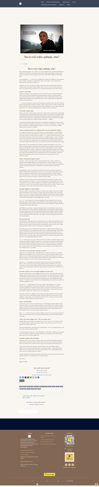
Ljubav (53, 386)
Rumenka (21, 388)
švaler (45, 135)
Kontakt (68, 4)
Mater (61, 386)
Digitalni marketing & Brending (27, 452)
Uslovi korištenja (53, 481)
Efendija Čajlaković (43, 386)
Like (22, 380)
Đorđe (39, 388)
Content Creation (24, 454)
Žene (36, 388)
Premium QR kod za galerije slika (48, 444)
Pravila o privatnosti (40, 481)
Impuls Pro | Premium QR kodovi (53, 2)
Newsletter (63, 481)
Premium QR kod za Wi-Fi (46, 442)
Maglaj (57, 386)
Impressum (29, 481)
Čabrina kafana (30, 386)
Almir (25, 386)
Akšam (21, 386)
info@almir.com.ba (28, 461)
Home (42, 2)
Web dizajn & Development (26, 450)
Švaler (28, 388)
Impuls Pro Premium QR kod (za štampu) (47, 436)
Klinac (50, 386)
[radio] (37, 372)
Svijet (32, 388)
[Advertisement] (49, 17)
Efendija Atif (36, 386)
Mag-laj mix (61, 4)
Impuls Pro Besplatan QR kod (47, 439)
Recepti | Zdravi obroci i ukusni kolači (48, 4)
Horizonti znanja (65, 2)
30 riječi (73, 2)
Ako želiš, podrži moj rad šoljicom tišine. (51, 484)
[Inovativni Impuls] (20, 3)
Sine (25, 388)
